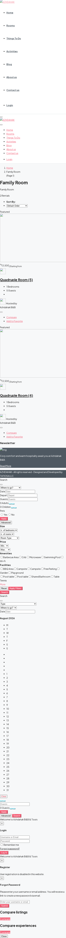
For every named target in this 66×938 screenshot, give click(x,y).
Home (9, 12)
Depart (3, 495)
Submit (4, 906)
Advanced (6, 522)
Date (2, 491)
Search (4, 592)
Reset (4, 588)
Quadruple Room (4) (16, 395)
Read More (5, 465)
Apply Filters (15, 588)
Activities (12, 51)
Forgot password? (10, 848)
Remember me (11, 844)
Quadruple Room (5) (16, 280)
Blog (9, 64)
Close (4, 936)
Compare (11, 317)
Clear (3, 796)
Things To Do (13, 38)
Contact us (12, 90)
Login (9, 105)
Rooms (10, 25)
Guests (4, 499)
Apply (4, 518)
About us (11, 77)
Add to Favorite (14, 321)
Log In (4, 853)
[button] (2, 584)
